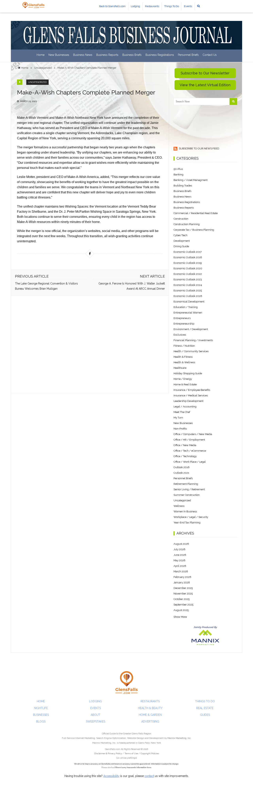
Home (40, 54)
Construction (181, 218)
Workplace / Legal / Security (191, 517)
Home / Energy (183, 378)
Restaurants (152, 6)
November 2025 (183, 593)
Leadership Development (188, 401)
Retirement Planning (186, 483)
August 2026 (181, 543)
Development (182, 240)
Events (188, 6)
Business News (82, 54)
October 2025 (182, 599)
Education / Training (186, 307)
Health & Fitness (183, 356)
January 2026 (182, 582)
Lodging (135, 6)
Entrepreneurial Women (188, 312)
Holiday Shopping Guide (188, 373)
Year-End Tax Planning (187, 522)
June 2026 (180, 554)
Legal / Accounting (185, 406)
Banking (178, 174)
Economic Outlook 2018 (188, 257)
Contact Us (210, 54)
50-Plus (178, 168)
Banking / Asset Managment (191, 180)
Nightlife (41, 708)
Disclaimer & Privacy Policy (108, 753)
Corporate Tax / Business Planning (194, 229)
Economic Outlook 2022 (188, 273)
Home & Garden (150, 714)
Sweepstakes (95, 721)
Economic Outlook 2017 (188, 251)
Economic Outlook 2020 (188, 268)
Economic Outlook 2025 (188, 290)
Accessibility (111, 776)
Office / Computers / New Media (193, 434)
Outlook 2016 (182, 467)
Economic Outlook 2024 (188, 285)
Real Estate (204, 708)
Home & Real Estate (185, 384)
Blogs (40, 721)
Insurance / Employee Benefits (192, 389)
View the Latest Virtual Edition (205, 85)
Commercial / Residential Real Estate (196, 213)
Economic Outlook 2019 (188, 262)
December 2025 (183, 588)
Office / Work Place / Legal (190, 461)
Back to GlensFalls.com (112, 6)
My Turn (178, 417)
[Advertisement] (90, 344)
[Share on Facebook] (90, 254)
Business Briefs (132, 54)
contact (149, 776)
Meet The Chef (182, 412)
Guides (205, 714)
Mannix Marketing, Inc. (179, 738)
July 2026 (179, 549)
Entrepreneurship (184, 323)
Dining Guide (181, 246)
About (95, 714)
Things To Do (171, 6)
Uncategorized (37, 82)
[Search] (233, 101)
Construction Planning (187, 224)
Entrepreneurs (182, 318)
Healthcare (180, 367)
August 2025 (181, 610)
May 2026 (179, 560)
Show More (180, 616)
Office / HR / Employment (189, 439)
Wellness (179, 505)
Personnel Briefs (188, 54)
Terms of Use (131, 753)
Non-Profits (180, 428)
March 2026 (181, 571)
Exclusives (180, 334)
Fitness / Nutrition (184, 345)
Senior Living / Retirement (189, 489)
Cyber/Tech (180, 235)
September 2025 (183, 604)
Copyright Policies (150, 753)
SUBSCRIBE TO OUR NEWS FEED (198, 148)
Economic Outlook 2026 (188, 296)
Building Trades (183, 185)
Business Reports (107, 54)
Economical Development (189, 301)
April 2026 (180, 565)
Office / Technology (185, 456)
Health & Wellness (184, 362)
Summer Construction (187, 494)
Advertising (150, 721)
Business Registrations (159, 54)
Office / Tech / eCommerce (190, 450)
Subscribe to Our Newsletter (205, 73)
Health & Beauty (150, 708)
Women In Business (185, 511)
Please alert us (107, 767)
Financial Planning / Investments (193, 340)
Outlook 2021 (181, 472)
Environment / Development (191, 329)
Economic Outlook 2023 (188, 279)
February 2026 (182, 576)
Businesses (41, 714)
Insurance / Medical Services (191, 395)
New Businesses (58, 54)
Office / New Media (185, 445)
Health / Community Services (191, 351)
